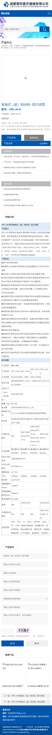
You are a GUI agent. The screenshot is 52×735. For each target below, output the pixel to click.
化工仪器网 (39, 727)
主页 (11, 46)
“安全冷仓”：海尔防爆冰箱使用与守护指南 (19, 162)
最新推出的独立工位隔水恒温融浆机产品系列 (20, 167)
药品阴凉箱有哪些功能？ (13, 200)
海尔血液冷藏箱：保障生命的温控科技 (17, 173)
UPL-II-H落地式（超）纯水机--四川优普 (27, 696)
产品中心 (17, 46)
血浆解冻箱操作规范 (11, 194)
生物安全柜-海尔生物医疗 (12, 686)
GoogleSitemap (23, 732)
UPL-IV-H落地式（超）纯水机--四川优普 (28, 702)
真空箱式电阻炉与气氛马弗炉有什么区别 (18, 205)
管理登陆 (46, 727)
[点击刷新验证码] (23, 630)
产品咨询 (11, 137)
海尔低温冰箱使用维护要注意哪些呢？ (17, 189)
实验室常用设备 (28, 46)
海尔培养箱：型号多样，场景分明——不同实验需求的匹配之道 (26, 156)
